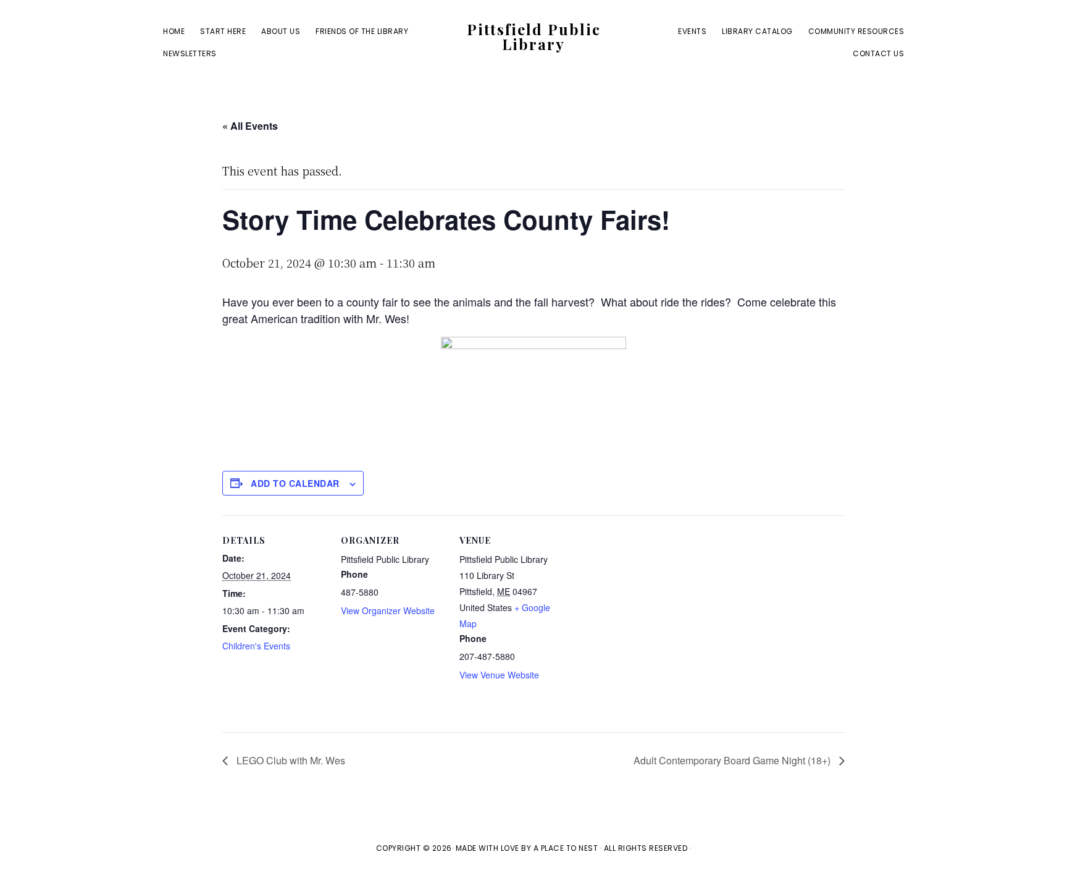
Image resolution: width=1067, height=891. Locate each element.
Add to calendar (295, 483)
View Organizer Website (388, 610)
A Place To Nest (566, 848)
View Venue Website (499, 675)
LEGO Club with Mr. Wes (289, 760)
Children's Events (256, 646)
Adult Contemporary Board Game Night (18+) (733, 760)
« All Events (250, 126)
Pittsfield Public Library (534, 36)
